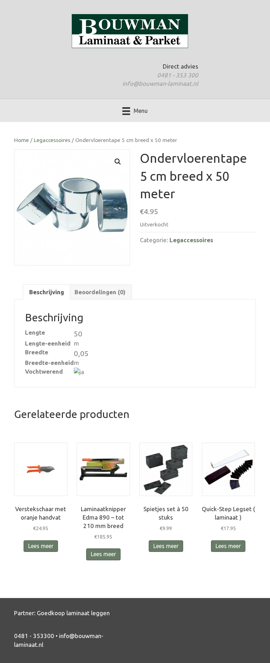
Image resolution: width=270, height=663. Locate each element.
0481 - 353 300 (177, 75)
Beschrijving (46, 292)
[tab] (46, 292)
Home (21, 140)
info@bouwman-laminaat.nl (160, 83)
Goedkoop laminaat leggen (73, 613)
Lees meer (40, 546)
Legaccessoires (52, 140)
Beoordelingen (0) (100, 292)
